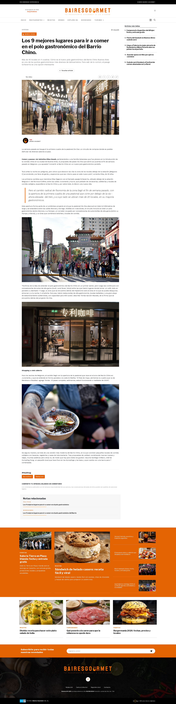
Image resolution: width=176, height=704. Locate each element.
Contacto (107, 687)
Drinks (61, 20)
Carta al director (81, 687)
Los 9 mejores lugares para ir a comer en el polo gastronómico (46, 504)
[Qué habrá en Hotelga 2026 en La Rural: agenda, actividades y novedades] (148, 585)
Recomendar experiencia (29, 2)
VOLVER (116, 30)
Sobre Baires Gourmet (146, 2)
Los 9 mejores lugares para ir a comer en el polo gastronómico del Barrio (49, 513)
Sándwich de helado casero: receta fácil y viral (79, 571)
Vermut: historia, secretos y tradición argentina (123, 537)
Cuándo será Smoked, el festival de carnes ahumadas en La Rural (141, 63)
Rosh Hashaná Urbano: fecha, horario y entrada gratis (124, 569)
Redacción (69, 687)
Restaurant (39, 476)
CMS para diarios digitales (147, 701)
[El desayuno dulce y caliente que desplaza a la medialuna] (148, 553)
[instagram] (154, 10)
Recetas (51, 20)
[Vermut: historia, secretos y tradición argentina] (148, 537)
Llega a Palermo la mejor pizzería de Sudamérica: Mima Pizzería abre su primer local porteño (141, 47)
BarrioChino (27, 476)
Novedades (86, 20)
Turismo (99, 20)
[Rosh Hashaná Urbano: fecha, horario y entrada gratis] (148, 569)
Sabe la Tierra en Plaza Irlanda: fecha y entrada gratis (34, 558)
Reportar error (96, 687)
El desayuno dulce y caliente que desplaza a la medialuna (125, 553)
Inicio (23, 20)
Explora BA (73, 20)
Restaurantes (36, 20)
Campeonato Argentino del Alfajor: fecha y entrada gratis (140, 31)
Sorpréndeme (32, 11)
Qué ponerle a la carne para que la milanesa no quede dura (83, 631)
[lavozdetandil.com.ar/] (88, 11)
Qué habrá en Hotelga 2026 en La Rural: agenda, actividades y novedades (124, 585)
